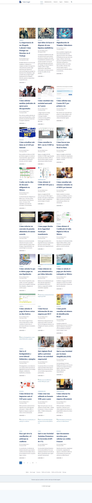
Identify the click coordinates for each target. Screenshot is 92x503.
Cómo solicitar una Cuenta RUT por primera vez (64, 103)
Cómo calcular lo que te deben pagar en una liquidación (27, 271)
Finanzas (40, 40)
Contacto (38, 472)
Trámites (59, 179)
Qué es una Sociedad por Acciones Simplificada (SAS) (64, 353)
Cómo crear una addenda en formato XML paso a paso (45, 396)
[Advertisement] (46, 13)
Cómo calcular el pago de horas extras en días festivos (27, 311)
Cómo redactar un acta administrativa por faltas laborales (45, 271)
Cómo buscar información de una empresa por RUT (45, 311)
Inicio (41, 2)
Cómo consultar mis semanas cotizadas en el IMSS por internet (64, 184)
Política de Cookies (46, 472)
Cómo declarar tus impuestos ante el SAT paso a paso (26, 396)
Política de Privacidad (56, 472)
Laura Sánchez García (25, 58)
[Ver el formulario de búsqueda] (71, 2)
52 (32, 462)
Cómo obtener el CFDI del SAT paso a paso (46, 184)
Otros (58, 40)
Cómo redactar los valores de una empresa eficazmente (64, 396)
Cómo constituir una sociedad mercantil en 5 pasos (45, 103)
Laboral (21, 40)
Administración (60, 139)
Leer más (22, 82)
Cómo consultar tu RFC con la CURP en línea (46, 144)
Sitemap (64, 472)
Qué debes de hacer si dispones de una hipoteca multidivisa (46, 45)
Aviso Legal (32, 472)
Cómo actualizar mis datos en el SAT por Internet (27, 144)
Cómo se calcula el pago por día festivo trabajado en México (64, 271)
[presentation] (27, 33)
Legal (20, 98)
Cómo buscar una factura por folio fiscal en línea (63, 144)
